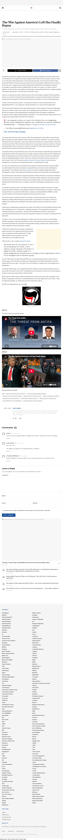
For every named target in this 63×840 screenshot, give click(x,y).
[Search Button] (60, 7)
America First (6, 638)
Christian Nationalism (8, 677)
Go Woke (4, 779)
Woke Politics (36, 794)
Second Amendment (38, 723)
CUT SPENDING (6, 713)
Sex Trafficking (36, 728)
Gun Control (5, 792)
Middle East (35, 668)
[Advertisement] (31, 2)
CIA (3, 683)
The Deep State (37, 758)
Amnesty (4, 642)
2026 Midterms (6, 625)
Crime (3, 702)
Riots (33, 713)
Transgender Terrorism (39, 766)
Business (4, 662)
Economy (4, 732)
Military (34, 670)
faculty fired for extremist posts (32, 396)
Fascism (4, 758)
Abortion (4, 630)
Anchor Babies (6, 645)
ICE (33, 621)
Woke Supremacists (38, 796)
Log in (3, 812)
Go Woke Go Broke (7, 781)
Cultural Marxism (7, 711)
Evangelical (5, 751)
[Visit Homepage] (31, 8)
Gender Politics (6, 773)
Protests (34, 700)
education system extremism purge (12, 396)
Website (35, 503)
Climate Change (6, 685)
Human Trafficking (37, 619)
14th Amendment (7, 617)
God (3, 783)
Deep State (5, 715)
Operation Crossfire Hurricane (41, 683)
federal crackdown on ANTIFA (51, 396)
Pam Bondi (35, 687)
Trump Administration (38, 773)
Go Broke (4, 777)
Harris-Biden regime (8, 798)
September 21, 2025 (17, 32)
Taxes (34, 745)
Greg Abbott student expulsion (29, 398)
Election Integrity (7, 738)
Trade (34, 762)
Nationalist (35, 674)
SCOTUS (34, 721)
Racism (34, 702)
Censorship (5, 668)
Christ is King (6, 674)
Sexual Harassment (38, 730)
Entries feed (5, 814)
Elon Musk (5, 745)
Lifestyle (35, 657)
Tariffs (34, 743)
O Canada (35, 677)
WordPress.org (6, 819)
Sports (34, 736)
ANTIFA (27, 32)
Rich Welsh (6, 32)
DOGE (3, 723)
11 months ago (16, 433)
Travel (34, 768)
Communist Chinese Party (9, 689)
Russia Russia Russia (38, 715)
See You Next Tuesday (38, 726)
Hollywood (35, 617)
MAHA (34, 662)
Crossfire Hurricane (7, 706)
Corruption (5, 696)
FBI (3, 760)
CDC (3, 666)
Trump (34, 770)
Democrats (5, 719)
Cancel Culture (6, 664)
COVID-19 (4, 700)
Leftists (42, 32)
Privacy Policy (20, 831)
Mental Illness (36, 666)
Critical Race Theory (8, 704)
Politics (46, 32)
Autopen (4, 649)
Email (4, 503)
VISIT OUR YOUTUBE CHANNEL (15, 132)
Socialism (35, 734)
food (3, 766)
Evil (3, 753)
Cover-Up (4, 698)
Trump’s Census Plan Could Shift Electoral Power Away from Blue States (26, 562)
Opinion (34, 685)
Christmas (5, 681)
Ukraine (34, 781)
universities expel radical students (32, 400)
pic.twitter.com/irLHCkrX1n (46, 124)
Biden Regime (6, 657)
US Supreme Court (37, 785)
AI (2, 634)
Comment (5, 475)
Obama (34, 679)
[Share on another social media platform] (59, 70)
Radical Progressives (54, 32)
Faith (3, 755)
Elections (4, 743)
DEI (3, 717)
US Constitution (37, 783)
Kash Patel (35, 642)
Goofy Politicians (7, 787)
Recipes (34, 706)
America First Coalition (8, 640)
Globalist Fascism (7, 775)
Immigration (35, 625)
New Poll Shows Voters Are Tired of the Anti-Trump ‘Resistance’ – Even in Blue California (32, 588)
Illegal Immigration (37, 623)
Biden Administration (8, 653)
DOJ (3, 726)
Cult (3, 709)
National (34, 672)
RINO (33, 711)
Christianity (5, 679)
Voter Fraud (35, 790)
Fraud (3, 768)
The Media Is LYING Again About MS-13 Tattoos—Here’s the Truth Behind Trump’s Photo (32, 583)
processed (29, 170)
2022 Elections (6, 621)
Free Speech (5, 770)
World (34, 802)
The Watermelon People (39, 760)
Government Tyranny (8, 790)
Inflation (34, 627)
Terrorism (35, 753)
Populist (34, 694)
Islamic (34, 632)
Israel (34, 634)
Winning (34, 792)
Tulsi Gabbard (36, 777)
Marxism (34, 664)
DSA (3, 730)
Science (34, 717)
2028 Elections (6, 627)
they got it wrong (25, 241)
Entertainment (6, 749)
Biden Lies (5, 655)
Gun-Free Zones (7, 794)
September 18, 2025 (36, 128)
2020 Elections (6, 619)
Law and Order (36, 645)
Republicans (35, 709)
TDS (33, 747)
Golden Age (5, 785)
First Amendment (7, 764)
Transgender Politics (38, 764)
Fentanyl (4, 762)
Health (4, 800)
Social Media (36, 732)
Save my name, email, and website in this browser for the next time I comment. (27, 510)
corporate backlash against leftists (36, 393)
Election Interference (8, 741)
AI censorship (6, 636)
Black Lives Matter (7, 659)
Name (4, 495)
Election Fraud (6, 736)
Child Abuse (5, 670)
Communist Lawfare (8, 691)
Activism (4, 632)
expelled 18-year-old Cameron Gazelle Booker (36, 160)
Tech (33, 749)
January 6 (35, 636)
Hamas (4, 796)
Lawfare (34, 647)
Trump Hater (36, 775)
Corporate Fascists (7, 694)
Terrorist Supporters (38, 755)
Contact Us (11, 831)
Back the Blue (6, 651)
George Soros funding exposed (11, 398)
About (3, 831)
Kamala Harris (36, 640)
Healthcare (5, 805)
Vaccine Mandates (37, 787)
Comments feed (6, 817)
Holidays (34, 615)
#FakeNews (5, 613)
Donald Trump (6, 728)
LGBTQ (34, 653)
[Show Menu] (3, 7)
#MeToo (4, 615)
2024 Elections (6, 623)
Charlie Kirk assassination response (15, 393)
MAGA (34, 659)
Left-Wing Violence (34, 32)
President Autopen (37, 696)
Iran (33, 630)
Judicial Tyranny (37, 638)
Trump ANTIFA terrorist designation (12, 400)
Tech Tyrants (36, 751)
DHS (3, 721)
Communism (5, 687)
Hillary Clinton (36, 613)
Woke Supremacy (37, 798)
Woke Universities (37, 800)
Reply (9, 438)
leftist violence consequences (48, 398)
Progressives (36, 698)
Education (5, 734)
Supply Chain (36, 741)
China (3, 672)
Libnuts (34, 655)
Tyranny (34, 779)
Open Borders (36, 681)
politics (34, 691)
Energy (4, 747)
